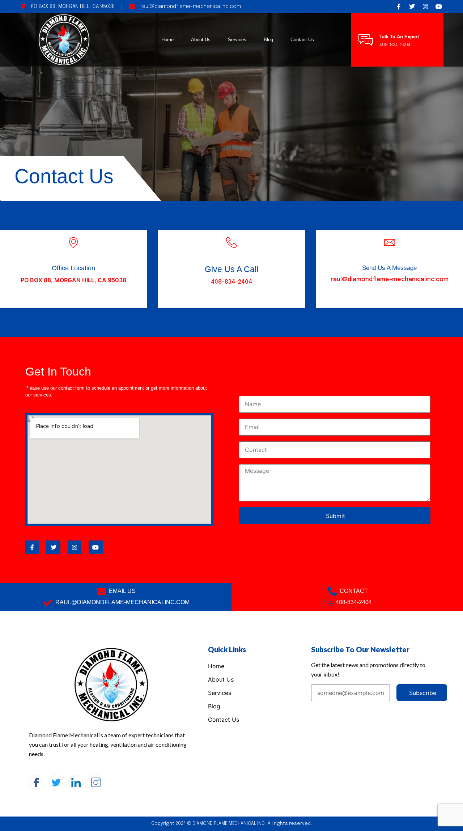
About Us (201, 39)
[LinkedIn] (76, 782)
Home (167, 39)
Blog (268, 39)
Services (237, 39)
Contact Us (302, 39)
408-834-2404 (231, 282)
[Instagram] (96, 782)
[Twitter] (56, 782)
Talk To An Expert (399, 36)
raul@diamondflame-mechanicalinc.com (390, 279)
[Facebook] (36, 782)
